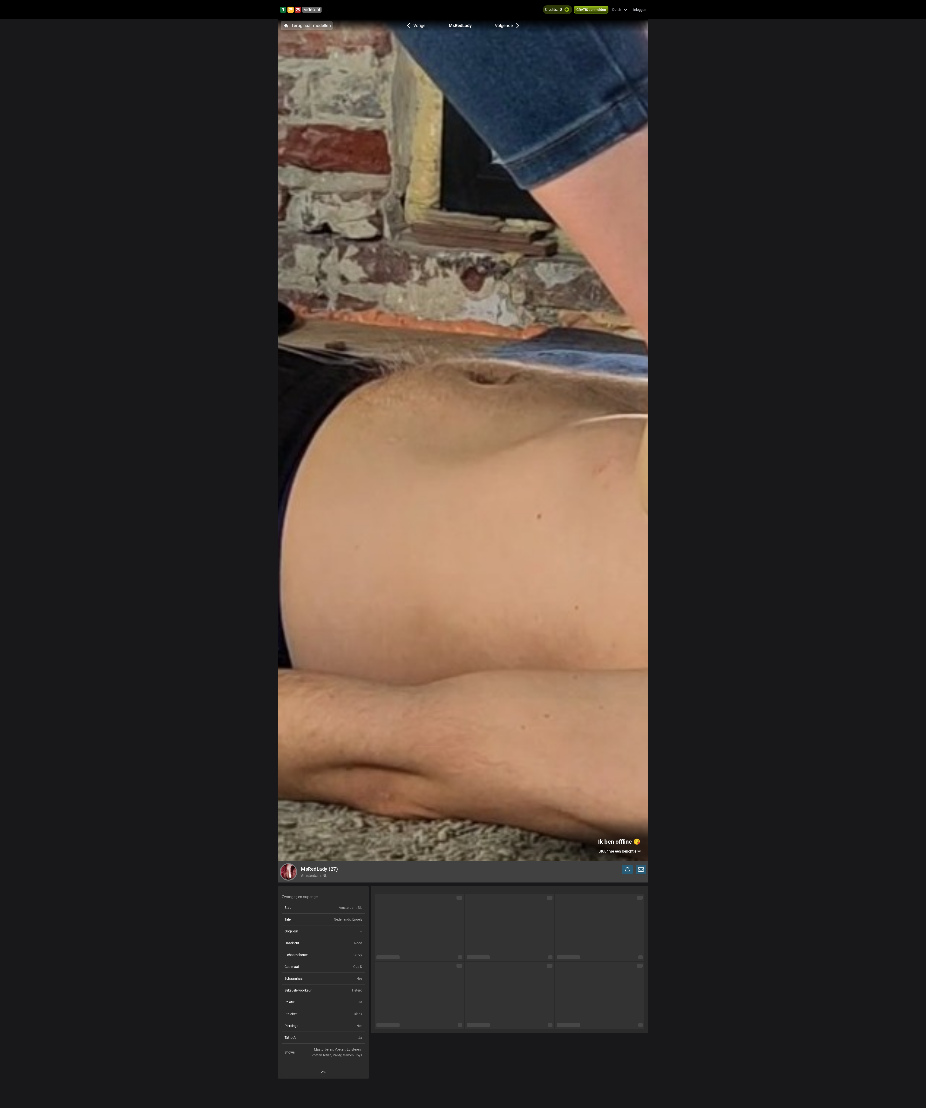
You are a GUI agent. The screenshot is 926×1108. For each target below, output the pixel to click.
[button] (619, 10)
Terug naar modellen (311, 25)
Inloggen (639, 10)
